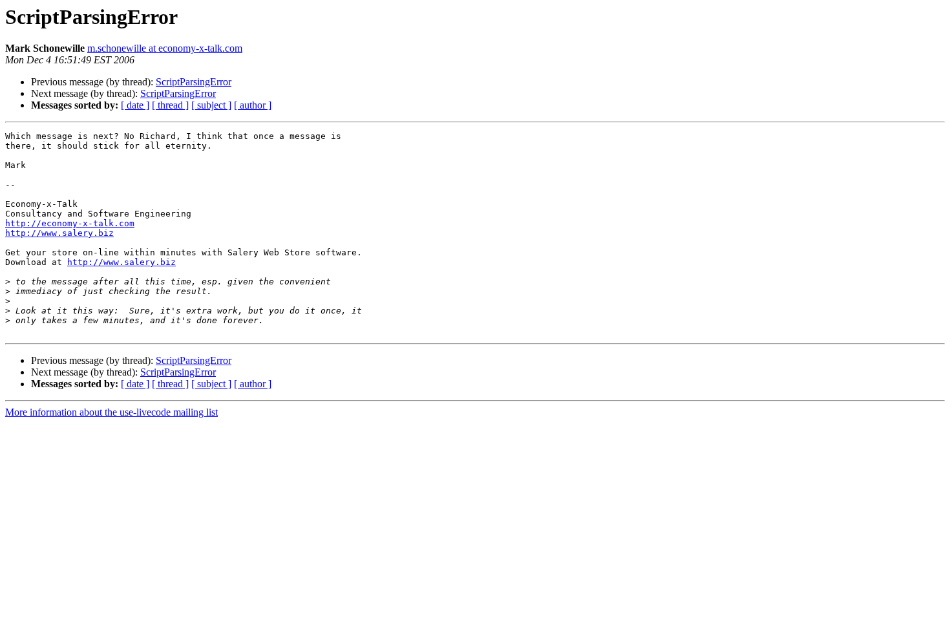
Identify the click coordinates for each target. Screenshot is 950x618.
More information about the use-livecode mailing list (111, 412)
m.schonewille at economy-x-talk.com (164, 48)
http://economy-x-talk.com (69, 223)
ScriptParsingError (193, 81)
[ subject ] (211, 105)
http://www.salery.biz (59, 233)
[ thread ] (170, 105)
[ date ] (135, 105)
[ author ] (252, 105)
